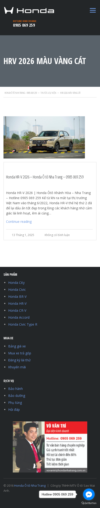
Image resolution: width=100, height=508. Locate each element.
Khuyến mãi (17, 367)
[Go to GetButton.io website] (88, 503)
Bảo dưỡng (16, 395)
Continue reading (19, 221)
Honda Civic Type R (22, 324)
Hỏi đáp (14, 409)
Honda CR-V (17, 310)
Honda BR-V (17, 296)
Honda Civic (17, 289)
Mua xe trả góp (19, 353)
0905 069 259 (24, 25)
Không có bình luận (57, 235)
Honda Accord (19, 317)
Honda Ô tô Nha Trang (30, 485)
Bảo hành (15, 388)
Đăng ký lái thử (19, 360)
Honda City (16, 282)
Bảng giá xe (17, 346)
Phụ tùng (15, 402)
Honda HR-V (17, 303)
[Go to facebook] (89, 494)
